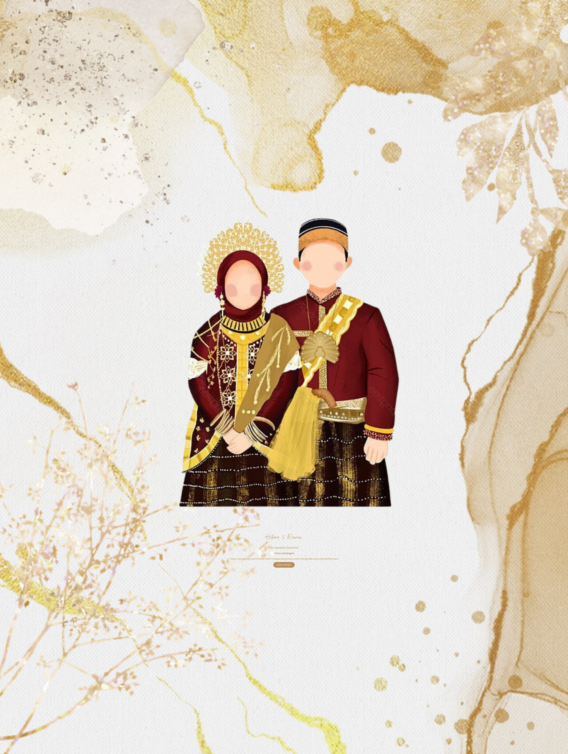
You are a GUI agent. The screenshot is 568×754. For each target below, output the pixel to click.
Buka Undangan (285, 565)
